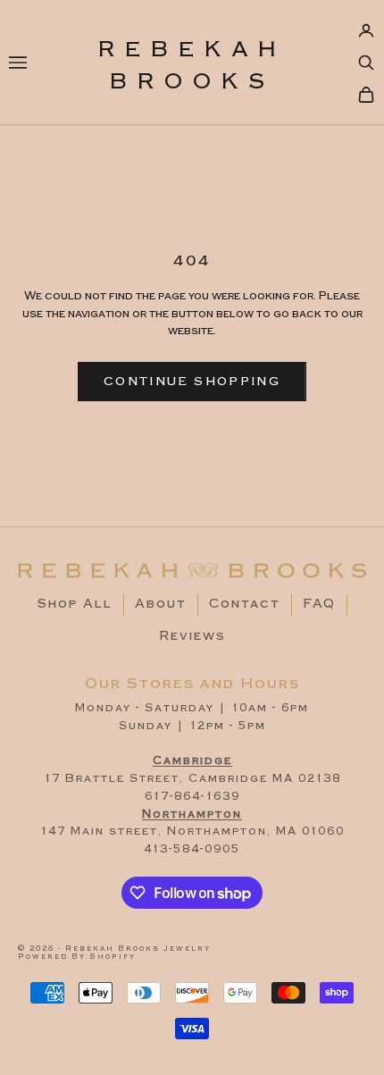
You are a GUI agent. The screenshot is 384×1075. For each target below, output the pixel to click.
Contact (244, 604)
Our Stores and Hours (192, 684)
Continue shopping (192, 381)
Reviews (192, 636)
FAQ (319, 604)
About (161, 604)
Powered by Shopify (77, 957)
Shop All (75, 604)
